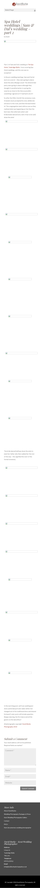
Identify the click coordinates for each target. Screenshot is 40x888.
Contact (6, 821)
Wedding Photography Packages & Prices (17, 814)
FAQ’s (6, 824)
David (7, 37)
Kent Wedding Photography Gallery (15, 817)
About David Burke (10, 811)
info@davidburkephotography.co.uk (15, 867)
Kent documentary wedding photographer (17, 827)
